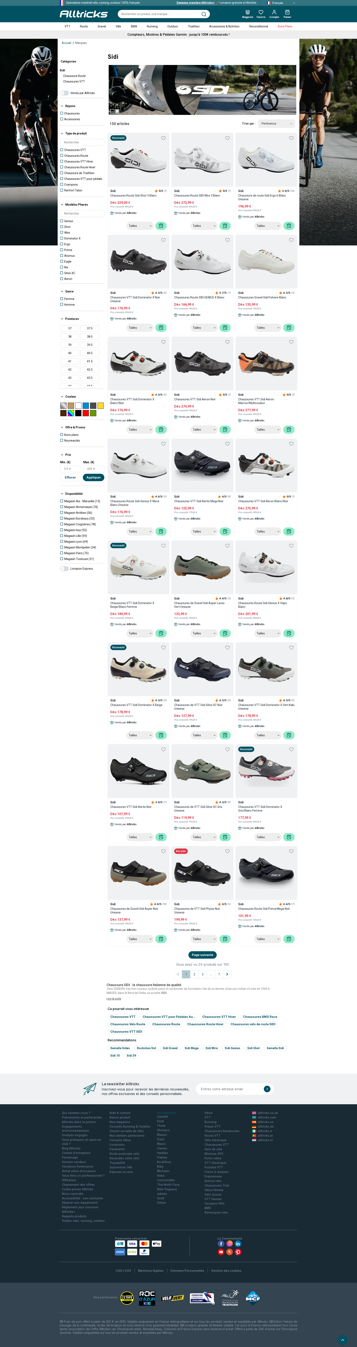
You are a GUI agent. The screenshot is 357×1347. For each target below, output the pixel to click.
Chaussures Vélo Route (127, 1024)
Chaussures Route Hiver (205, 1024)
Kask (160, 1121)
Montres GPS (214, 1153)
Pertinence (269, 123)
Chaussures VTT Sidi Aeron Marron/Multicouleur (256, 401)
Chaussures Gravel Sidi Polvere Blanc (262, 297)
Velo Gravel (213, 1194)
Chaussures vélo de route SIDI (253, 1024)
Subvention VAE (120, 1167)
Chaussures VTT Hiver (219, 1016)
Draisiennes (213, 1176)
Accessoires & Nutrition (224, 26)
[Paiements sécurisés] (138, 1247)
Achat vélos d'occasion (79, 1171)
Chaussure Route (74, 76)
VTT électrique (215, 1162)
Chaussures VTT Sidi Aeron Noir (195, 399)
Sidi (62, 70)
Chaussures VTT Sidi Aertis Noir (131, 806)
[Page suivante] (227, 974)
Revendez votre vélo (124, 1158)
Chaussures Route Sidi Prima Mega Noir (264, 908)
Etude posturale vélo (124, 1153)
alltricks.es (266, 1122)
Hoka (160, 1175)
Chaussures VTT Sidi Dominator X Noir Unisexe (135, 299)
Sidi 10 (115, 1055)
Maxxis (162, 1134)
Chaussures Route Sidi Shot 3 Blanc (133, 195)
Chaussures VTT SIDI (126, 1031)
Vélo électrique (215, 1140)
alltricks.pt (265, 1135)
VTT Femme (213, 1199)
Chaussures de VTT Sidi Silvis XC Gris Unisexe (198, 808)
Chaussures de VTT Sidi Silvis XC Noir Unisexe (198, 706)
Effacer (70, 477)
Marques (81, 43)
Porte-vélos (213, 1158)
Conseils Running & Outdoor (129, 1126)
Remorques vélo (216, 1212)
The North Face (168, 1184)
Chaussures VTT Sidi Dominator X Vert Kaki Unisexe (266, 706)
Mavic (161, 1143)
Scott (160, 1198)
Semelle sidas (120, 1048)
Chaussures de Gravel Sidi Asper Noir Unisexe (134, 910)
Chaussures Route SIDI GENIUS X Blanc (199, 297)
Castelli (162, 1116)
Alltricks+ (68, 1211)
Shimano (163, 1130)
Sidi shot (253, 1048)
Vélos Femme (214, 1190)
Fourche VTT (214, 1167)
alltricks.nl (265, 1140)
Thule (161, 1125)
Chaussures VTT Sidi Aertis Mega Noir (199, 501)
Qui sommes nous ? (76, 1113)
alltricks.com (267, 1117)
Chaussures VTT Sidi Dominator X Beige (136, 705)
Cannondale (166, 1180)
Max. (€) (88, 462)
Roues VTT (213, 1135)
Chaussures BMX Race (260, 1016)
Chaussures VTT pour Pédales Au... (169, 1016)
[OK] (267, 1089)
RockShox (164, 1162)
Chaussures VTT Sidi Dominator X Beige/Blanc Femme (132, 604)
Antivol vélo (213, 1181)
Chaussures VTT (74, 81)
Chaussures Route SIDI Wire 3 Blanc (197, 195)
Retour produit (119, 1117)
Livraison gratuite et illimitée (216, 2)
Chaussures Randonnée (222, 1131)
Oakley (162, 1157)
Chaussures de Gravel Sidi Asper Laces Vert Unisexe (199, 604)
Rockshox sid (146, 1048)
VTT (67, 26)
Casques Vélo (215, 1203)
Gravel (102, 26)
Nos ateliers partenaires (127, 1135)
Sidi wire (212, 1048)
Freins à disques (216, 1172)
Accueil (66, 43)
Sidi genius (232, 1048)
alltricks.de (266, 1126)
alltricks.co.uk (268, 1113)
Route (84, 26)
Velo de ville (213, 1149)
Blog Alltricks (71, 1148)
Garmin (162, 1148)
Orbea (161, 1202)
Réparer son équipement (80, 1202)
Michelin (163, 1171)
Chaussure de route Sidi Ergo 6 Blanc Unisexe (262, 197)
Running (152, 26)
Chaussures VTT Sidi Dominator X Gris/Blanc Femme (260, 808)
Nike (160, 1166)
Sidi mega (192, 1048)
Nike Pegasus (167, 1189)
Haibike (162, 1153)
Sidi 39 (131, 1055)
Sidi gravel (170, 1048)
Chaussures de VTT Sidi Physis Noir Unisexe (197, 910)
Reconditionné (258, 26)
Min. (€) (65, 462)
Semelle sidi (275, 1048)
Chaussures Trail (217, 1185)
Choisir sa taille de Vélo (126, 1131)
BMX (134, 26)
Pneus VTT (213, 1126)
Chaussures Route (166, 1024)
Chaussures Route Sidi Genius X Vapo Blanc (262, 604)
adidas (162, 1193)
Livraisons (116, 1144)
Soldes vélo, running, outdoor (83, 1220)
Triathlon (194, 26)
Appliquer (93, 477)
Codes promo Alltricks (77, 1189)
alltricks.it (265, 1131)
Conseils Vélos (120, 1140)
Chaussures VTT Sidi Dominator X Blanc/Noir (132, 401)
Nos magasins (119, 1122)
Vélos (209, 1113)
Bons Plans (285, 26)
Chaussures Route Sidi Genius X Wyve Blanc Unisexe (134, 503)
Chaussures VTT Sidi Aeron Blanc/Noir (263, 501)
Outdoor (172, 26)
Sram (160, 1139)
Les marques (166, 1112)
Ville (118, 26)
